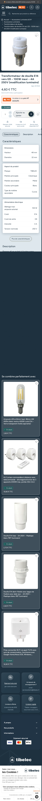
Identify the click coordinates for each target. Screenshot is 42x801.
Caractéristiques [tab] (11, 134)
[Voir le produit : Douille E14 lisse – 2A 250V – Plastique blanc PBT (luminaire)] (21, 524)
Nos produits (9, 728)
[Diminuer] (10, 116)
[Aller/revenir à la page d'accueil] (9, 7)
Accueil (6, 20)
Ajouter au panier (20, 114)
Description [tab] (28, 134)
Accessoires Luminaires (12, 22)
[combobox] (26, 13)
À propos (7, 723)
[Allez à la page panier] (37, 7)
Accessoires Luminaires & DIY (22, 20)
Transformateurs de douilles (13, 24)
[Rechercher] (9, 13)
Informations (9, 733)
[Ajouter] (10, 112)
